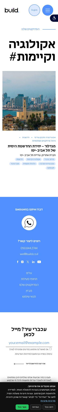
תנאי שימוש (29, 296)
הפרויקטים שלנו (29, 285)
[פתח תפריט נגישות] (54, 18)
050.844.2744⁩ (29, 248)
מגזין (29, 291)
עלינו (29, 273)
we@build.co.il (29, 254)
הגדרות (35, 407)
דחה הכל (49, 407)
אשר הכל (22, 407)
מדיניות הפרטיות (22, 354)
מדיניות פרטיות (48, 400)
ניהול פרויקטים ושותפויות (44, 141)
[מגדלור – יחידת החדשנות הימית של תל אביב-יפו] (29, 101)
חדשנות (25, 138)
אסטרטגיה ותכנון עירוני (45, 138)
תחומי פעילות (29, 279)
